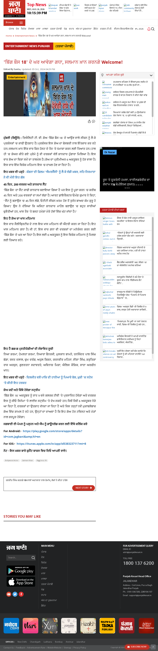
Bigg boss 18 (42, 460)
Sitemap (67, 648)
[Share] (89, 121)
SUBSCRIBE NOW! (138, 647)
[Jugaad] (69, 625)
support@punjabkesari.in (140, 595)
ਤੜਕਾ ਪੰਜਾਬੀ (56, 28)
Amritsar (69, 642)
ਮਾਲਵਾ (45, 28)
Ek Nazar (109, 152)
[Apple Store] (22, 581)
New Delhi (22, 642)
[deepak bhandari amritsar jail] (60, 14)
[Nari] (30, 625)
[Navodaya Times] (11, 625)
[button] (130, 75)
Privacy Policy (79, 648)
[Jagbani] (20, 549)
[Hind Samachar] (146, 625)
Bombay (59, 642)
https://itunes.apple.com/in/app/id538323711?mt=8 (51, 444)
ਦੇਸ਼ (17, 28)
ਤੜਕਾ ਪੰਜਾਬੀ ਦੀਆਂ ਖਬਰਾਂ (113, 210)
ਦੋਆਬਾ (31, 28)
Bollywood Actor (11, 460)
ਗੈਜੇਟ (96, 28)
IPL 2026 (139, 28)
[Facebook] (21, 594)
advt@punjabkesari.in (132, 552)
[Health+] (88, 625)
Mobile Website (54, 648)
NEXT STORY (82, 488)
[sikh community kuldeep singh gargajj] (135, 17)
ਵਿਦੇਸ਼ (23, 28)
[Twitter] (14, 594)
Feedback (20, 648)
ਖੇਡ (65, 28)
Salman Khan (27, 460)
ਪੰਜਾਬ (11, 28)
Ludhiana (48, 642)
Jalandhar (80, 642)
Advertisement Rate (36, 648)
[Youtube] (8, 594)
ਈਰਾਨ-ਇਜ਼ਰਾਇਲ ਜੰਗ (123, 28)
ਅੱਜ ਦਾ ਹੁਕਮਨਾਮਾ (83, 28)
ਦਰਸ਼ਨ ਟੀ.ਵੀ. (106, 28)
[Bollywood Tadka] (107, 625)
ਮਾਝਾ (38, 28)
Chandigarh (35, 642)
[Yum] (50, 625)
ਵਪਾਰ (71, 28)
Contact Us (9, 648)
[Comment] (94, 121)
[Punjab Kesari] (126, 625)
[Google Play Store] (22, 570)
